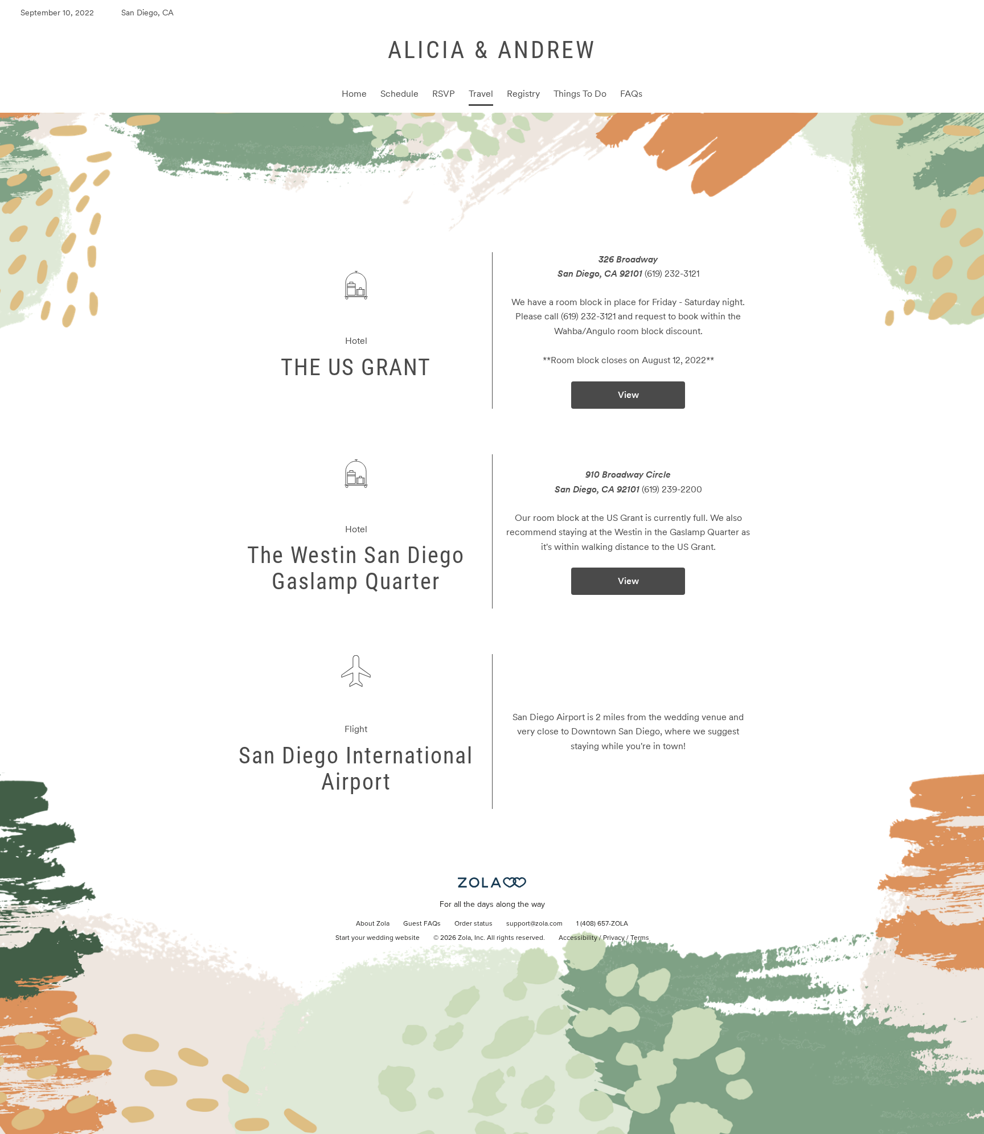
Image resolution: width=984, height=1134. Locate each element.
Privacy (614, 938)
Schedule (399, 93)
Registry (523, 93)
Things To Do (580, 93)
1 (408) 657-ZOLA (602, 924)
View (628, 394)
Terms (639, 938)
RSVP (443, 93)
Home (354, 93)
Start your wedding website (377, 938)
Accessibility (578, 938)
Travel (481, 93)
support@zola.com (534, 924)
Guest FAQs (422, 924)
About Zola (373, 924)
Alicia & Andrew (492, 50)
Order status (473, 924)
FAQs (631, 93)
